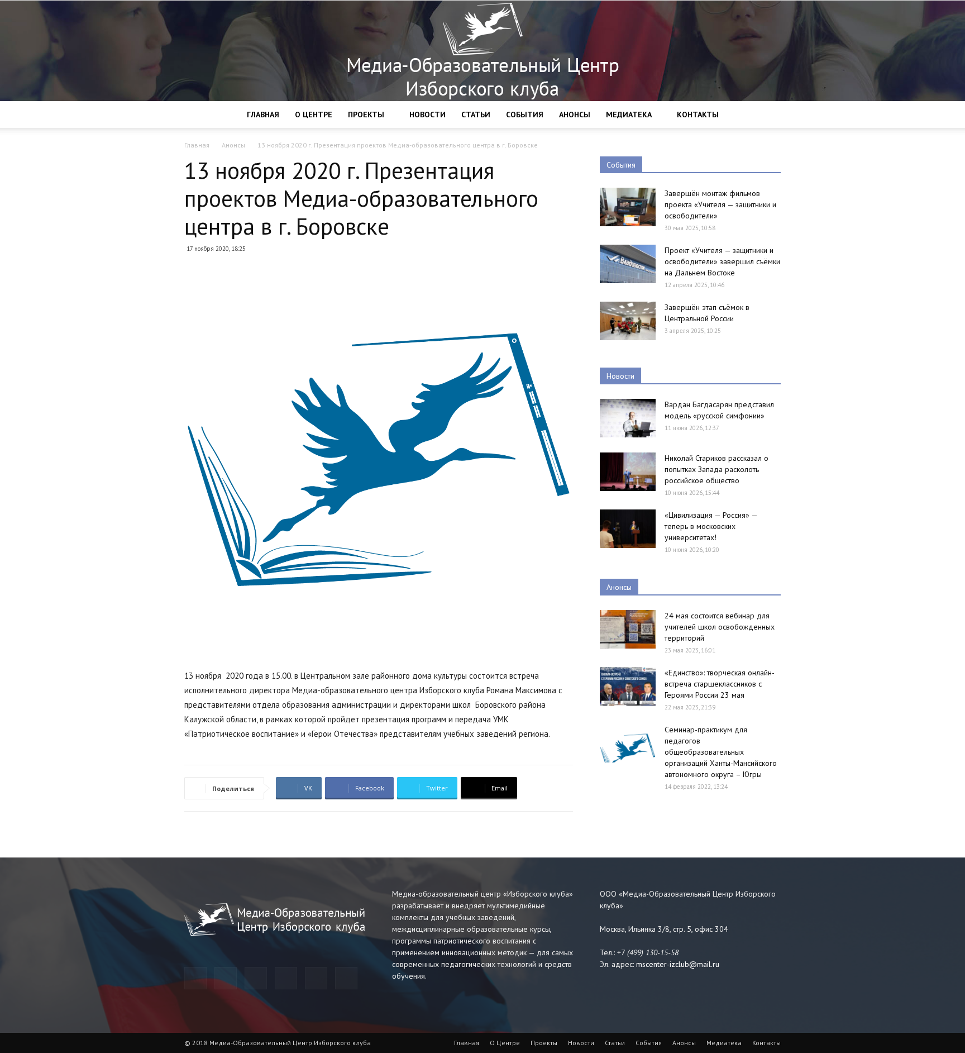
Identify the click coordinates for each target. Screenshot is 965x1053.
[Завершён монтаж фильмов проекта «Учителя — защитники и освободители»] (628, 207)
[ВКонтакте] (316, 978)
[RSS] (286, 978)
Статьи (475, 114)
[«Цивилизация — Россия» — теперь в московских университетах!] (628, 528)
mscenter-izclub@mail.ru (677, 964)
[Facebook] (225, 978)
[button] (767, 115)
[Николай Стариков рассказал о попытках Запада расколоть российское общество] (628, 471)
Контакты (698, 114)
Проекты (366, 114)
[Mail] (256, 978)
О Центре (313, 114)
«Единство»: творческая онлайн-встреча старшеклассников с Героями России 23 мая (720, 684)
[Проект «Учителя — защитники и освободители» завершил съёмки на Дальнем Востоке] (628, 264)
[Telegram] (195, 978)
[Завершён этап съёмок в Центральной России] (628, 321)
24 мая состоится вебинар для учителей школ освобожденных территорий (720, 627)
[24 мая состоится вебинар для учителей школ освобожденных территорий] (628, 629)
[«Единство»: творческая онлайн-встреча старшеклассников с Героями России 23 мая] (628, 686)
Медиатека (629, 114)
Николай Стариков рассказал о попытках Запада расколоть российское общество (716, 469)
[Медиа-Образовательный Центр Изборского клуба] (482, 51)
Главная (263, 114)
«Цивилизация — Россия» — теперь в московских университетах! (711, 526)
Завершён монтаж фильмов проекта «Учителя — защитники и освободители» (720, 204)
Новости (427, 114)
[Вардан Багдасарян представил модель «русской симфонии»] (628, 418)
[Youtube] (346, 978)
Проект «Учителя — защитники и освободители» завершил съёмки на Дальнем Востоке (722, 261)
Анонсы (574, 114)
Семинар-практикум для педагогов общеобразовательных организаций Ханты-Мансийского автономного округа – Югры (721, 752)
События (524, 114)
